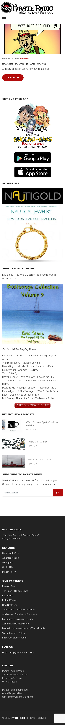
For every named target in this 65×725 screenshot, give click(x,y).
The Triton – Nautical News (15, 591)
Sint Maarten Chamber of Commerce (19, 614)
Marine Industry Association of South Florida (23, 628)
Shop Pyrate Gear (10, 553)
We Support (7, 562)
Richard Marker (9, 600)
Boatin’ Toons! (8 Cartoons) (24, 63)
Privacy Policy (9, 572)
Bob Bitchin (7, 595)
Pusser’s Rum (9, 586)
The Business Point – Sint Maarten (18, 609)
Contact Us (7, 567)
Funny (25, 58)
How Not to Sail (9, 605)
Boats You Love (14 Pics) (40, 459)
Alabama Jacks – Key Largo (15, 623)
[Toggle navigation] (4, 17)
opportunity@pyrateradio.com (18, 652)
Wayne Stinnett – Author (13, 633)
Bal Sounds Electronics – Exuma (17, 619)
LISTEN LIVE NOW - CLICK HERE (34, 405)
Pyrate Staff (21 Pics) (38, 442)
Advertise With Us (10, 558)
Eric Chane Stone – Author (14, 638)
